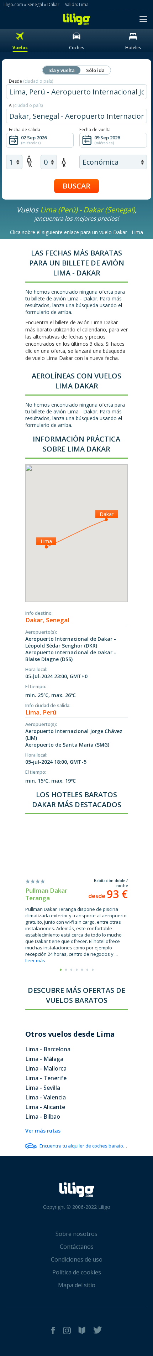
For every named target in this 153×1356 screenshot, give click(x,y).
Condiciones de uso (76, 1259)
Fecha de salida (24, 130)
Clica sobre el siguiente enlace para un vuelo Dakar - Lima (76, 232)
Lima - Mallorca (46, 1068)
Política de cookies (76, 1272)
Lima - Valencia (45, 1097)
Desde (31, 81)
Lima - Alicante (45, 1107)
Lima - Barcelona (47, 1049)
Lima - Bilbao (42, 1116)
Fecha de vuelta (95, 130)
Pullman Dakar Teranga (46, 894)
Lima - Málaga (44, 1059)
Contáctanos (77, 1247)
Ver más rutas (42, 1130)
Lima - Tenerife (46, 1078)
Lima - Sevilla (42, 1088)
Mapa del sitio (76, 1285)
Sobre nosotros (76, 1234)
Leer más (35, 960)
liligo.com (13, 4)
